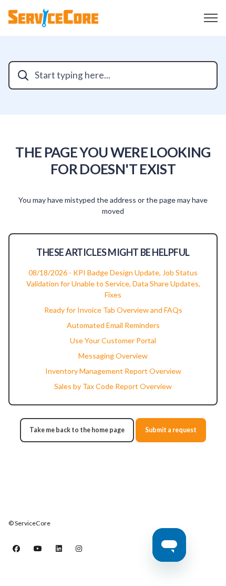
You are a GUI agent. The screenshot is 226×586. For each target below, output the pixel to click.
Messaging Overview (113, 355)
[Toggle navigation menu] (211, 18)
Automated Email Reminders (113, 325)
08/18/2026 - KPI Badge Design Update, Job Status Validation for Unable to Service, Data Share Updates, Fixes (113, 283)
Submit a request (171, 430)
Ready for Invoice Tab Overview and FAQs (113, 309)
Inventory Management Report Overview (113, 370)
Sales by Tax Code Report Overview (113, 386)
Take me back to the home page (77, 430)
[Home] (53, 17)
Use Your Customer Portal (113, 340)
